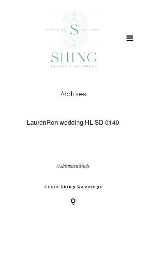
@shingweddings (73, 166)
